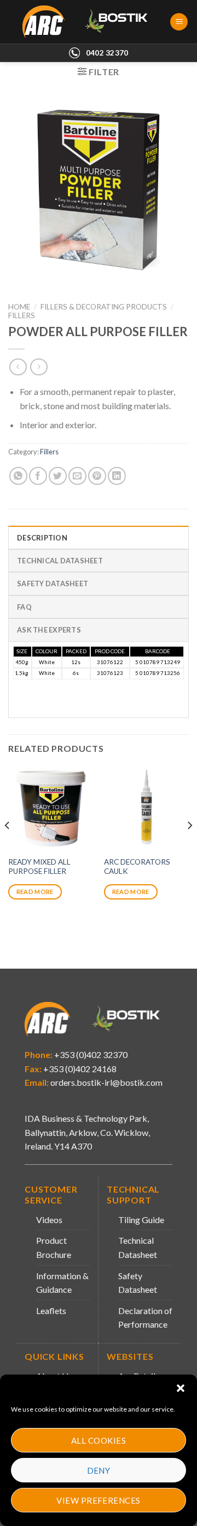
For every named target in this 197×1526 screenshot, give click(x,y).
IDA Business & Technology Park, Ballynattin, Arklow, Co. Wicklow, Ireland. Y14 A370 (87, 1132)
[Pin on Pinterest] (97, 476)
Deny (99, 1470)
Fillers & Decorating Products (103, 306)
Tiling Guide (141, 1219)
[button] (180, 1388)
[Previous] (7, 847)
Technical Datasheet (137, 1247)
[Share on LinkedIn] (117, 476)
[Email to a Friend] (77, 476)
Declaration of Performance (145, 1317)
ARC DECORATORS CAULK (137, 867)
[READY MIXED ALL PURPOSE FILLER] (50, 808)
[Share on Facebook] (38, 476)
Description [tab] (42, 537)
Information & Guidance (62, 1282)
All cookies (98, 1440)
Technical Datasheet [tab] (60, 560)
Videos (49, 1219)
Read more (35, 891)
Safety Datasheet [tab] (52, 583)
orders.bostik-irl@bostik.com (106, 1082)
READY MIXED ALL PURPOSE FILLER (39, 867)
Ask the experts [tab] (49, 629)
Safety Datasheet (137, 1282)
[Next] (189, 847)
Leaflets (51, 1310)
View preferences (98, 1500)
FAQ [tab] (24, 607)
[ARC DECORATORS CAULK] (146, 808)
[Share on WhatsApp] (18, 476)
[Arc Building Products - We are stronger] (90, 22)
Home (19, 306)
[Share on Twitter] (58, 476)
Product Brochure (53, 1247)
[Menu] (179, 22)
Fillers (21, 315)
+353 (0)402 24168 (79, 1068)
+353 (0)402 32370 (90, 1054)
